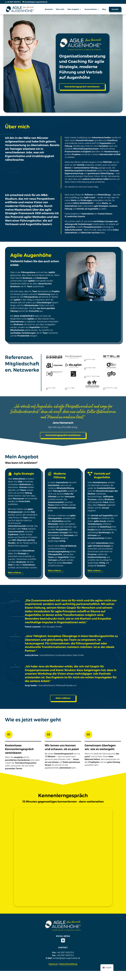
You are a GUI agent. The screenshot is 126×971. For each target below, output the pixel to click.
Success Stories (91, 9)
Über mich (60, 9)
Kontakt (115, 9)
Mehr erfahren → (16, 572)
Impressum (53, 964)
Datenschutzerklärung (68, 964)
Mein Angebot (73, 9)
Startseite (49, 9)
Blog (104, 9)
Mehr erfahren (63, 698)
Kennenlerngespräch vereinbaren (82, 86)
